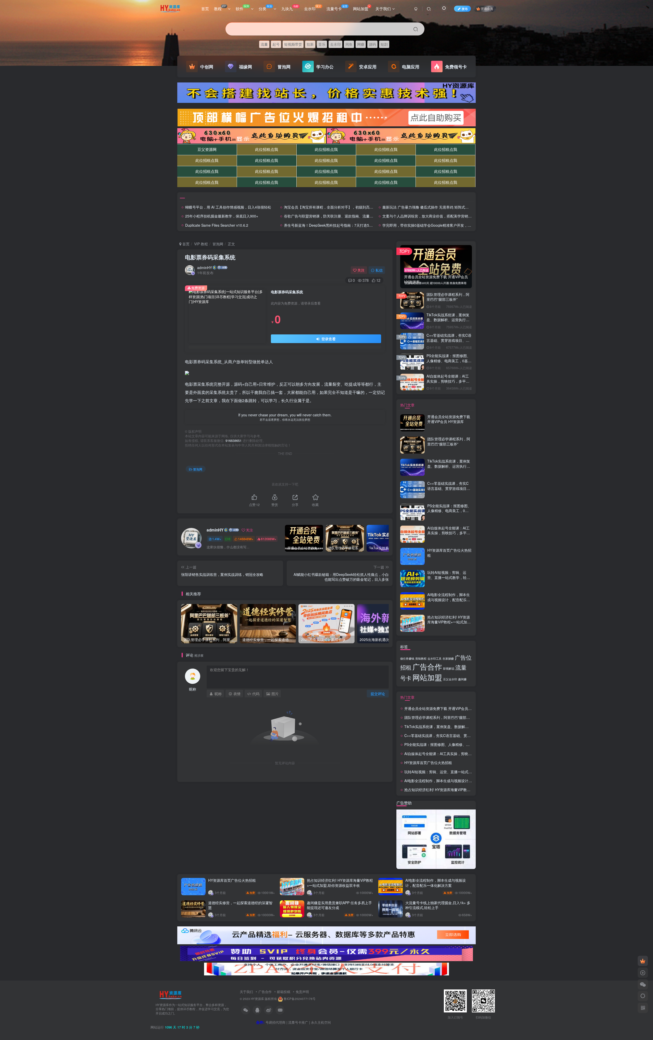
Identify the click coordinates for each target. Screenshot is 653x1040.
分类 (265, 7)
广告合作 (427, 666)
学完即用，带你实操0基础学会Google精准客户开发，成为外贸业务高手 (439, 225)
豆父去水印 (450, 679)
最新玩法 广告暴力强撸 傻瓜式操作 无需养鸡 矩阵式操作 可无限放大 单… (440, 207)
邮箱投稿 (283, 991)
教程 (220, 7)
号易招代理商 (275, 1022)
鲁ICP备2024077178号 (300, 999)
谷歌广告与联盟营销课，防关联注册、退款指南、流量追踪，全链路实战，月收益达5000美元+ (358, 216)
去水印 (312, 7)
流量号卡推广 (298, 1022)
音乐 (321, 44)
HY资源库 (257, 999)
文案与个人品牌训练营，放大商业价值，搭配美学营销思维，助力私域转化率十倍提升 (450, 216)
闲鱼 (349, 44)
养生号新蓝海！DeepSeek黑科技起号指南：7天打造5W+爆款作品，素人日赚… (347, 225)
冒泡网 (217, 243)
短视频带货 (293, 44)
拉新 (310, 44)
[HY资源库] (170, 994)
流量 (264, 44)
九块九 (289, 7)
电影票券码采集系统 (210, 257)
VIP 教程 (201, 243)
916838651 (233, 440)
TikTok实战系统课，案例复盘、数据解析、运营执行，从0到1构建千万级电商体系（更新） (448, 322)
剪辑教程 (420, 658)
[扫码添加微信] (643, 984)
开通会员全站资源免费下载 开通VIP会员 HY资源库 (448, 419)
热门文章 (407, 404)
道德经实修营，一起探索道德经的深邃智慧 (240, 905)
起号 (276, 44)
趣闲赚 (462, 679)
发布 (465, 8)
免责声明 (302, 991)
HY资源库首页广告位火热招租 (449, 553)
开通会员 (487, 8)
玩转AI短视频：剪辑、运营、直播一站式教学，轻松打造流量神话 (448, 577)
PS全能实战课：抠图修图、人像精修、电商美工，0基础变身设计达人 (448, 360)
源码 (372, 44)
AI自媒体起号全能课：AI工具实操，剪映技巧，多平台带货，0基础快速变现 (447, 381)
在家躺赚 (448, 658)
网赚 (360, 44)
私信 (379, 270)
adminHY (204, 267)
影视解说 (448, 668)
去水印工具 (435, 658)
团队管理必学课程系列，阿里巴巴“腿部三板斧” (447, 297)
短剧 (384, 44)
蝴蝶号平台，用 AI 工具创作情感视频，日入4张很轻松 (228, 207)
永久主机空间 (321, 1022)
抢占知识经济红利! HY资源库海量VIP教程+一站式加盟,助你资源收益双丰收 (449, 622)
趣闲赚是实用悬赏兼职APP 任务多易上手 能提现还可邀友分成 (339, 905)
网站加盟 (361, 7)
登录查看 (328, 338)
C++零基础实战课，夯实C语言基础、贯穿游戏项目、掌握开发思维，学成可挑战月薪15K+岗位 (448, 343)
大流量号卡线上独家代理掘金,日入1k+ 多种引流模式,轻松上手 (437, 905)
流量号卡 (336, 7)
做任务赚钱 (407, 658)
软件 (242, 7)
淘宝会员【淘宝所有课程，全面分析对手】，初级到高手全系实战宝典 (339, 207)
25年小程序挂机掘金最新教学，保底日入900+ (221, 216)
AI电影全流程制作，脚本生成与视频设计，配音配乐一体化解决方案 (448, 599)
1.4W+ (216, 539)
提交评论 (378, 693)
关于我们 (383, 8)
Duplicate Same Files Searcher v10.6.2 (216, 225)
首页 (205, 8)
